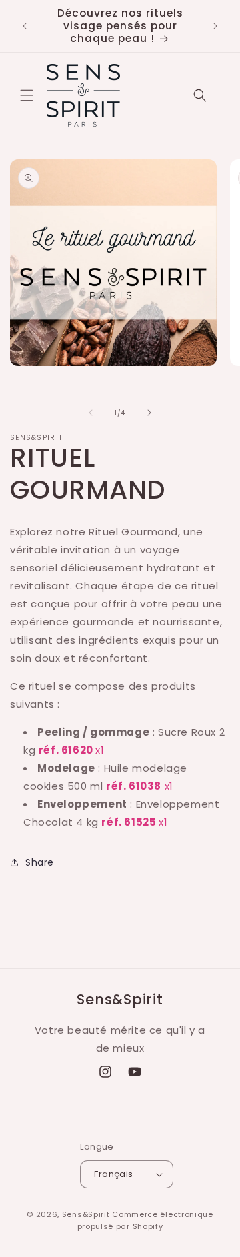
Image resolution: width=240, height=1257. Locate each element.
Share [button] (39, 862)
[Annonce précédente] (24, 26)
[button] (26, 95)
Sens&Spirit (86, 1214)
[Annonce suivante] (215, 26)
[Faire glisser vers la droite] (149, 412)
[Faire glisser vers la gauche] (90, 412)
